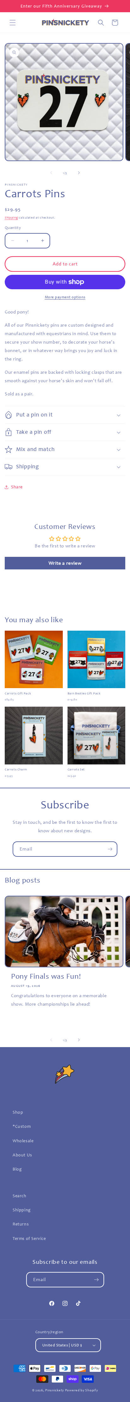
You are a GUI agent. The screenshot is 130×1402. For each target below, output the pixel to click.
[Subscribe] (110, 849)
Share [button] (17, 487)
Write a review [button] (65, 563)
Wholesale (23, 1141)
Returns (21, 1224)
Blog (17, 1169)
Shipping (11, 217)
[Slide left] (51, 173)
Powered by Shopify (81, 1390)
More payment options (65, 297)
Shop (18, 1112)
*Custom (22, 1126)
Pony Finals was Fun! (46, 976)
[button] (13, 23)
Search (20, 1195)
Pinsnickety (54, 1390)
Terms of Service (29, 1238)
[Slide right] (79, 173)
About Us (22, 1155)
